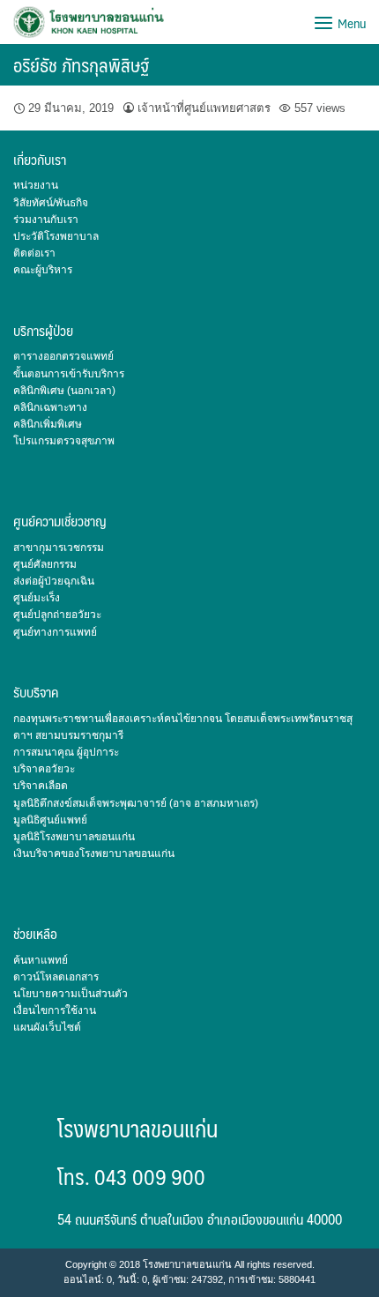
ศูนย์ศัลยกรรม (45, 564)
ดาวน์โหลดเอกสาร (56, 977)
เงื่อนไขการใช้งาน (54, 1010)
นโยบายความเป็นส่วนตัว (70, 994)
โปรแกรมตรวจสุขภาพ (64, 441)
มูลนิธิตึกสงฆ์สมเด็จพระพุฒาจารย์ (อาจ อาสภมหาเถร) (135, 803)
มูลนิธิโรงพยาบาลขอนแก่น (74, 837)
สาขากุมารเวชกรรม (58, 547)
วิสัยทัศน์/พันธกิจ (50, 203)
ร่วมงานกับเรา (45, 219)
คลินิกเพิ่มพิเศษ (47, 424)
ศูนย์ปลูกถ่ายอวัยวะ (57, 614)
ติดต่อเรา (34, 253)
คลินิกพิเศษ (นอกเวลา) (64, 390)
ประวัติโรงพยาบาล (56, 236)
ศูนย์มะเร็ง (36, 598)
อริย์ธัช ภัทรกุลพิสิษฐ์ (81, 64)
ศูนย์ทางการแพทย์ (55, 632)
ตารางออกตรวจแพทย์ (63, 356)
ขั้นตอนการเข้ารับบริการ (68, 374)
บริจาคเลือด (40, 785)
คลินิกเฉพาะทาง (50, 407)
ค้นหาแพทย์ (40, 960)
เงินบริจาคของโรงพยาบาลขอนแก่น (94, 853)
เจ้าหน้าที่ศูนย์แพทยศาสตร (204, 108)
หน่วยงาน (35, 185)
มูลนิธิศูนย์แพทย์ (50, 820)
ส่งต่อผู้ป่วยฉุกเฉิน (53, 581)
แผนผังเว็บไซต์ (47, 1027)
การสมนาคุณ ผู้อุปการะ (66, 752)
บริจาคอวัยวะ (44, 769)
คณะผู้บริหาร (42, 270)
